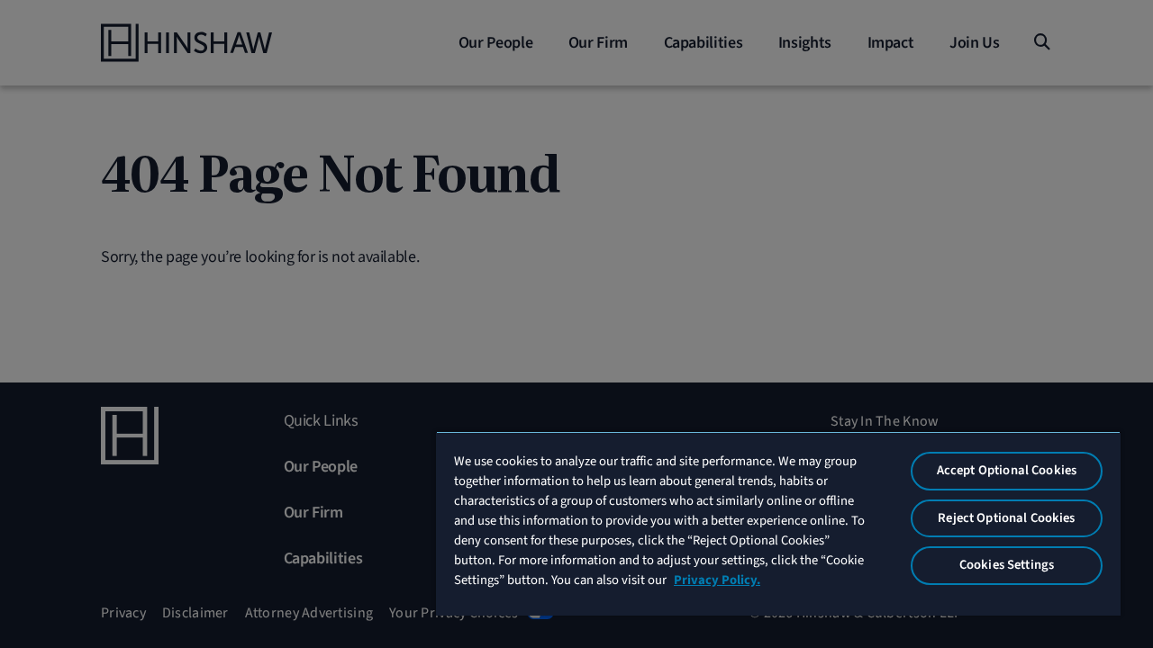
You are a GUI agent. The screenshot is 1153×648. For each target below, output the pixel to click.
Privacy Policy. (717, 580)
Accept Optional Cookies (1006, 470)
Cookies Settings (1006, 564)
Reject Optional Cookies (1006, 517)
